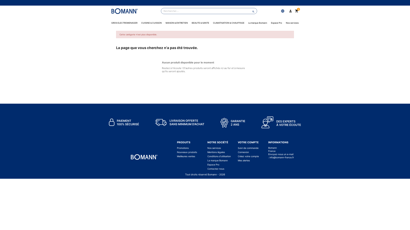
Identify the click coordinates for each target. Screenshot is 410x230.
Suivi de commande (248, 148)
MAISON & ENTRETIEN (177, 23)
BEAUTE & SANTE (200, 23)
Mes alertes (244, 160)
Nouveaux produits (187, 152)
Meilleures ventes (186, 156)
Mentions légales (216, 152)
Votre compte (248, 142)
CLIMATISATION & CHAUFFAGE (228, 23)
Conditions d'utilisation (219, 156)
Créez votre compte (248, 156)
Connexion (243, 152)
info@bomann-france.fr (282, 157)
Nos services (292, 23)
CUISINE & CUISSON (151, 23)
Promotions (183, 148)
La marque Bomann (257, 23)
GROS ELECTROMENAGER (124, 23)
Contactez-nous (215, 168)
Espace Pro (276, 23)
